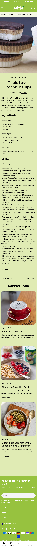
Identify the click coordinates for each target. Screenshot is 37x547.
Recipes (11, 14)
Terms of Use (28, 500)
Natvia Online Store (14, 540)
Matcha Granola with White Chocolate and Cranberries (16, 444)
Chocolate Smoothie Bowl (15, 387)
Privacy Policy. (6, 502)
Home (3, 14)
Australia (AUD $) (10, 524)
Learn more (5, 342)
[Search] (28, 8)
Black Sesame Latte (11, 331)
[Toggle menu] (2, 8)
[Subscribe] (33, 495)
